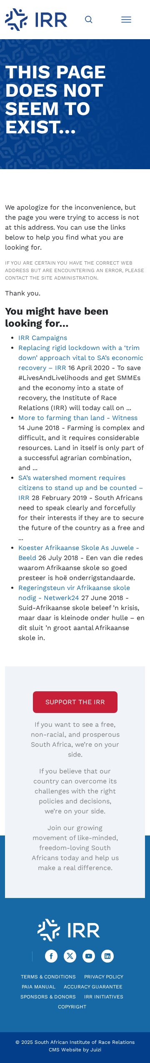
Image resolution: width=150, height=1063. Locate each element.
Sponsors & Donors (48, 997)
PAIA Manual (38, 987)
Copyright (72, 1007)
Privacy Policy (103, 977)
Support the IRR (75, 702)
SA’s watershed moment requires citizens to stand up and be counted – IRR (80, 488)
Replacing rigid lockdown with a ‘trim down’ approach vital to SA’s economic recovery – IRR (80, 358)
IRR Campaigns (42, 338)
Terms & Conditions (48, 977)
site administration (69, 278)
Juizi (95, 1050)
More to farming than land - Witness (78, 418)
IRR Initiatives (103, 997)
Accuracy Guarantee (93, 987)
